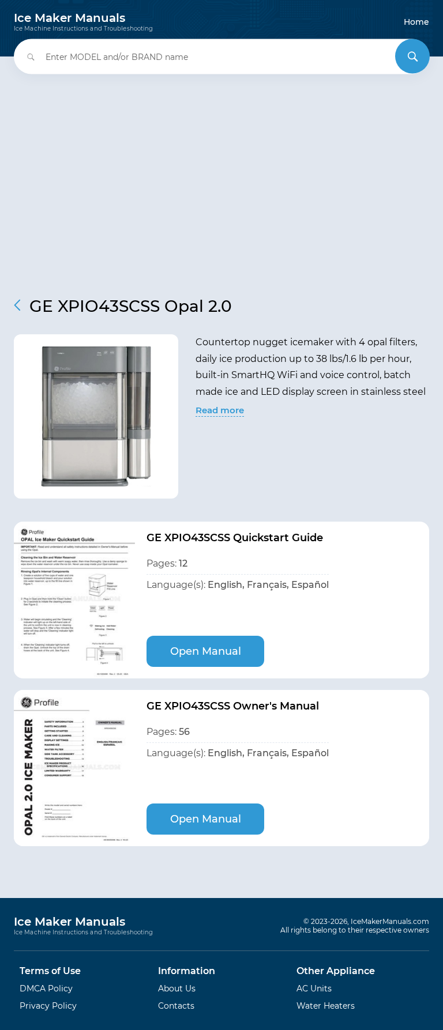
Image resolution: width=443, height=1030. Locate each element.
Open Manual (205, 651)
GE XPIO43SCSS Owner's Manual (233, 706)
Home (416, 22)
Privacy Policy (48, 1006)
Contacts (176, 1006)
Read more (220, 410)
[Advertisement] (221, 177)
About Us (177, 988)
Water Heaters (325, 1006)
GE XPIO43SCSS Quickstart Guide (235, 537)
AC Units (314, 988)
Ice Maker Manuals (83, 22)
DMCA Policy (46, 988)
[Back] (17, 305)
